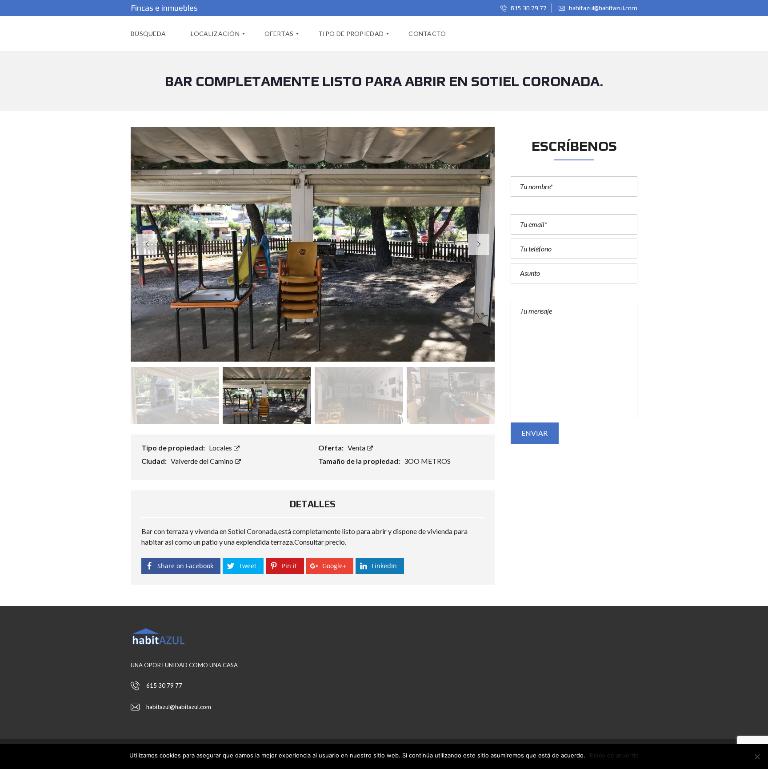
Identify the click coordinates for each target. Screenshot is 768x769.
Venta (357, 447)
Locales (221, 447)
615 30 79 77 (528, 8)
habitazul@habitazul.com (602, 8)
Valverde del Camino (203, 461)
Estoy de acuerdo (614, 755)
